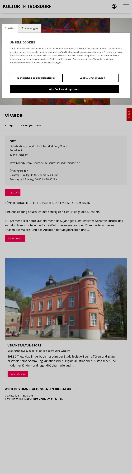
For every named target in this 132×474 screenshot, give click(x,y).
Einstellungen (29, 28)
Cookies (10, 28)
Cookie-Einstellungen (92, 77)
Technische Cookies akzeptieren (36, 77)
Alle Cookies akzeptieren (64, 89)
